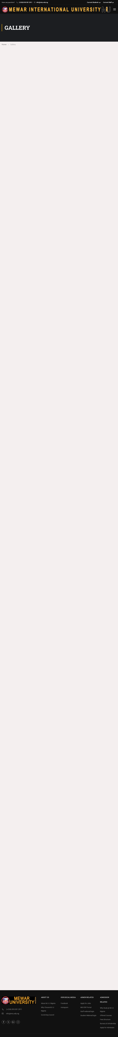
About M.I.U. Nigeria (48, 1003)
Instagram (64, 1007)
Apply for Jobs (85, 1003)
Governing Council (47, 1015)
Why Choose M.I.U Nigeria (47, 1009)
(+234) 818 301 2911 (25, 2)
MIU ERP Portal (85, 1007)
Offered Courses (106, 1015)
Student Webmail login (88, 1015)
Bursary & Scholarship (108, 1023)
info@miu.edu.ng (42, 2)
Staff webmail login (87, 1011)
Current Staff (107, 2)
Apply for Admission (107, 1027)
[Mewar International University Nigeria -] (56, 10)
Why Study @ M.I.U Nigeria (107, 1009)
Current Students (93, 2)
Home (4, 44)
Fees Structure (105, 1019)
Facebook (64, 1003)
